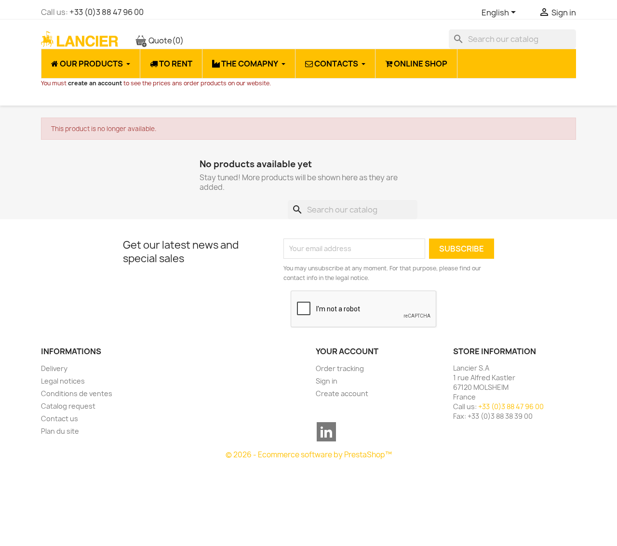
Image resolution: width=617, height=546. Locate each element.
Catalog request (68, 406)
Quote (165, 40)
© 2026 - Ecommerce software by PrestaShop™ (309, 455)
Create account (342, 393)
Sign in (326, 381)
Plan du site (60, 431)
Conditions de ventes (76, 393)
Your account (347, 351)
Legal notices (63, 381)
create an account (95, 83)
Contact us (59, 418)
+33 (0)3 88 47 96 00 (106, 12)
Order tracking (340, 368)
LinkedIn (326, 431)
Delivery (54, 368)
